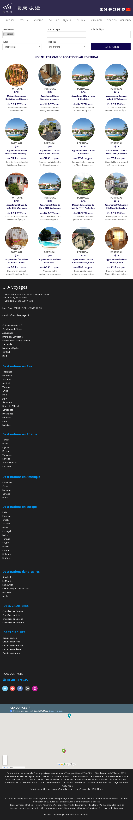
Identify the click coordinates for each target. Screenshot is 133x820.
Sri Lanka (7, 379)
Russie (5, 546)
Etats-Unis (7, 482)
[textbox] (106, 34)
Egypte (5, 447)
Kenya (5, 451)
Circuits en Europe (11, 641)
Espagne (6, 516)
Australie (6, 383)
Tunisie (6, 439)
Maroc (5, 443)
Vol (22, 20)
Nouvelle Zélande (11, 406)
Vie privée (7, 344)
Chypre (6, 542)
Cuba (5, 486)
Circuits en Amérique (12, 645)
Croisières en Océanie (13, 622)
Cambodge (7, 409)
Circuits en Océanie (11, 649)
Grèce (5, 527)
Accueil (10, 20)
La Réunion (7, 584)
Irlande (5, 550)
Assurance (7, 332)
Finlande (6, 554)
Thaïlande (7, 371)
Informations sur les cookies (16, 340)
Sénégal (6, 458)
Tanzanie (7, 454)
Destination (8, 31)
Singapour (7, 402)
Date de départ (54, 29)
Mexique (6, 489)
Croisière (96, 20)
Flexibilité (51, 41)
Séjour (67, 20)
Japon (5, 398)
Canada (6, 493)
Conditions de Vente (12, 329)
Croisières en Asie (11, 615)
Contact (6, 351)
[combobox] (22, 34)
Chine (5, 390)
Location (110, 20)
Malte (5, 535)
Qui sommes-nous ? (12, 325)
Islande (6, 557)
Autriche (6, 523)
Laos (4, 421)
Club (80, 20)
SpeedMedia (65, 788)
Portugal (6, 531)
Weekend (125, 20)
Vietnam (6, 387)
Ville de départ (98, 29)
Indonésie (7, 375)
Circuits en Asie (9, 637)
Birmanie (6, 417)
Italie (4, 512)
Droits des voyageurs (13, 336)
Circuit (38, 20)
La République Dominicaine (15, 588)
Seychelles (7, 577)
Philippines (7, 413)
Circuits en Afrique (11, 653)
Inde (4, 394)
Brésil (5, 497)
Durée (5, 41)
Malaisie (6, 425)
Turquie (6, 538)
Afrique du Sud (9, 462)
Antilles (6, 596)
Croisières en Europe (12, 611)
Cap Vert (6, 466)
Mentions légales (10, 348)
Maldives (6, 592)
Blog (4, 355)
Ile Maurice (7, 581)
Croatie (6, 519)
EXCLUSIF (53, 20)
